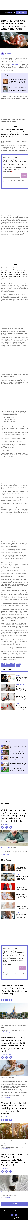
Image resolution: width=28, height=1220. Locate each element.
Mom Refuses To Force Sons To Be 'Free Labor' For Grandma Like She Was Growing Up (21, 918)
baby (3, 663)
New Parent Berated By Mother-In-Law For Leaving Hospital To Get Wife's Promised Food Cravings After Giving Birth (14, 1044)
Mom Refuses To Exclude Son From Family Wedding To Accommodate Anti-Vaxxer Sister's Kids (22, 908)
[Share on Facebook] (2, 827)
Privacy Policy (7, 1210)
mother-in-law (10, 663)
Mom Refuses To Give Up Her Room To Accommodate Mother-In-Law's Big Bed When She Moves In (14, 1160)
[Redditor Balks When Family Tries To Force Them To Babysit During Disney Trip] (14, 1011)
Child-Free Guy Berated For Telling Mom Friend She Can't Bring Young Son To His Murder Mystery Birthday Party (14, 815)
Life (6, 17)
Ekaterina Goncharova (5, 847)
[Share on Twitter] (6, 827)
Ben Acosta (9, 53)
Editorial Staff (15, 1210)
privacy (13, 666)
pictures (18, 663)
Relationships (20, 684)
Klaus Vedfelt (4, 1140)
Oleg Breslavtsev (4, 1191)
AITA (18, 666)
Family (18, 675)
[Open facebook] (12, 1215)
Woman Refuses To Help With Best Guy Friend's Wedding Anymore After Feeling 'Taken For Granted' (14, 1108)
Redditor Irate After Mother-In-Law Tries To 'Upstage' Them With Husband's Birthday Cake (18, 81)
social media (5, 666)
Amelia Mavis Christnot (7, 996)
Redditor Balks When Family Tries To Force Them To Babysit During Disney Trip (14, 989)
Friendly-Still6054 (14, 64)
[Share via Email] (10, 827)
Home (2, 17)
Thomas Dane (5, 824)
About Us (21, 1210)
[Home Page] (8, 12)
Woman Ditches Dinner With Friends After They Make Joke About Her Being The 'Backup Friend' (17, 90)
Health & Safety (21, 694)
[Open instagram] (16, 1215)
